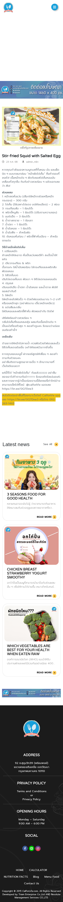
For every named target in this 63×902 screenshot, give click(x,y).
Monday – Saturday (31, 820)
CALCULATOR (38, 870)
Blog (36, 877)
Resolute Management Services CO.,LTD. (37, 896)
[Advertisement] (31, 48)
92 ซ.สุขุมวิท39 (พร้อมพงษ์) (31, 763)
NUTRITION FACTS (16, 877)
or (31, 795)
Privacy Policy (31, 799)
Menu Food (51, 877)
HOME (20, 870)
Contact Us (31, 883)
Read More (45, 517)
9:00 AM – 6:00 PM (31, 824)
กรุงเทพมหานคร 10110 (31, 771)
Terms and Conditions (31, 791)
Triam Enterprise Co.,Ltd (31, 894)
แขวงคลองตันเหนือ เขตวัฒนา (31, 767)
